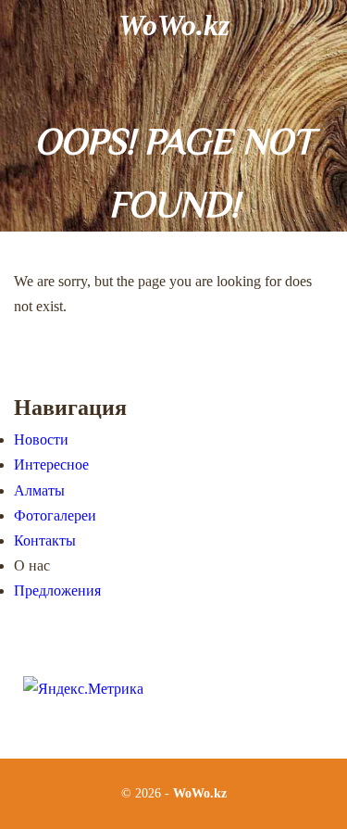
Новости (41, 439)
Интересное (51, 464)
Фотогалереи (55, 515)
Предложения (57, 590)
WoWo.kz (173, 25)
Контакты (45, 540)
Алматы (39, 490)
